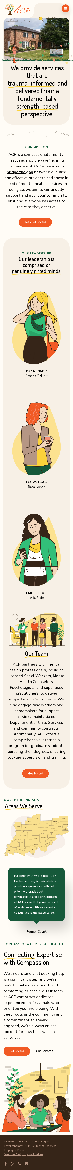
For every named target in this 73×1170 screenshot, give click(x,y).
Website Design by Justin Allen (23, 1154)
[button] (65, 8)
